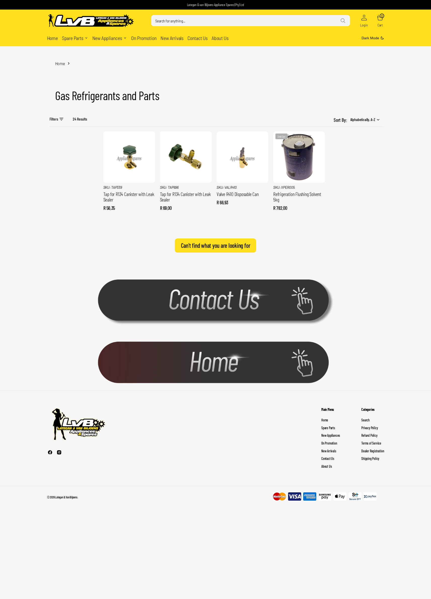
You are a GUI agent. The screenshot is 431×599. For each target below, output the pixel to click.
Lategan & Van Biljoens (66, 497)
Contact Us (327, 458)
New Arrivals (328, 451)
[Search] (343, 21)
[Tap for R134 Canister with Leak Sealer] (129, 198)
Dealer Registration (372, 451)
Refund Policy (369, 435)
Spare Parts (328, 428)
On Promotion (329, 443)
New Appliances (330, 435)
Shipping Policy (370, 458)
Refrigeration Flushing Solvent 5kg (297, 197)
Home (60, 63)
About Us (326, 466)
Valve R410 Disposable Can (238, 194)
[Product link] (129, 157)
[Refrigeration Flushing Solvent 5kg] (299, 198)
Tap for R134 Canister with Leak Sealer (128, 197)
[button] (364, 21)
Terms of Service (371, 443)
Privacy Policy (369, 428)
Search (365, 420)
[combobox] (250, 20)
